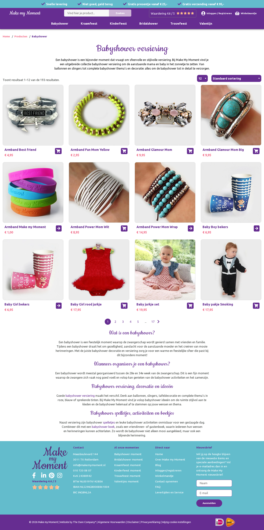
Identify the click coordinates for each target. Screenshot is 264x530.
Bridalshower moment (128, 459)
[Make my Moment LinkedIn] (43, 475)
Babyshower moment (128, 454)
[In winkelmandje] (58, 151)
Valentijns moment (126, 481)
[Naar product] (59, 228)
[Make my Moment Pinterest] (51, 475)
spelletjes (109, 422)
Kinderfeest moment (127, 470)
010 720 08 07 (82, 470)
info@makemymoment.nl (89, 465)
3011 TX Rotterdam (85, 459)
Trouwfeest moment (127, 475)
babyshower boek (103, 426)
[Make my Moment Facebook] (34, 475)
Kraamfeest (89, 23)
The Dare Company (84, 522)
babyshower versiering (80, 395)
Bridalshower (148, 23)
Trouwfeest (178, 23)
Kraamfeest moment (127, 465)
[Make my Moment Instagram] (59, 475)
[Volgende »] (158, 322)
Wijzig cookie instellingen (176, 522)
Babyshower (59, 23)
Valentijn (206, 23)
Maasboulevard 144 (85, 454)
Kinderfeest (118, 23)
